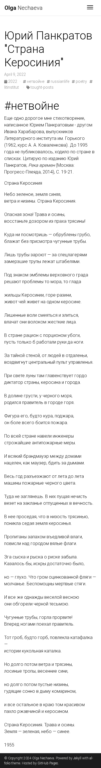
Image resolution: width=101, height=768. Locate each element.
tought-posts (42, 87)
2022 (12, 81)
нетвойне (35, 81)
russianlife (59, 81)
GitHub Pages (48, 763)
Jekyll (77, 758)
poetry (81, 81)
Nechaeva (23, 7)
